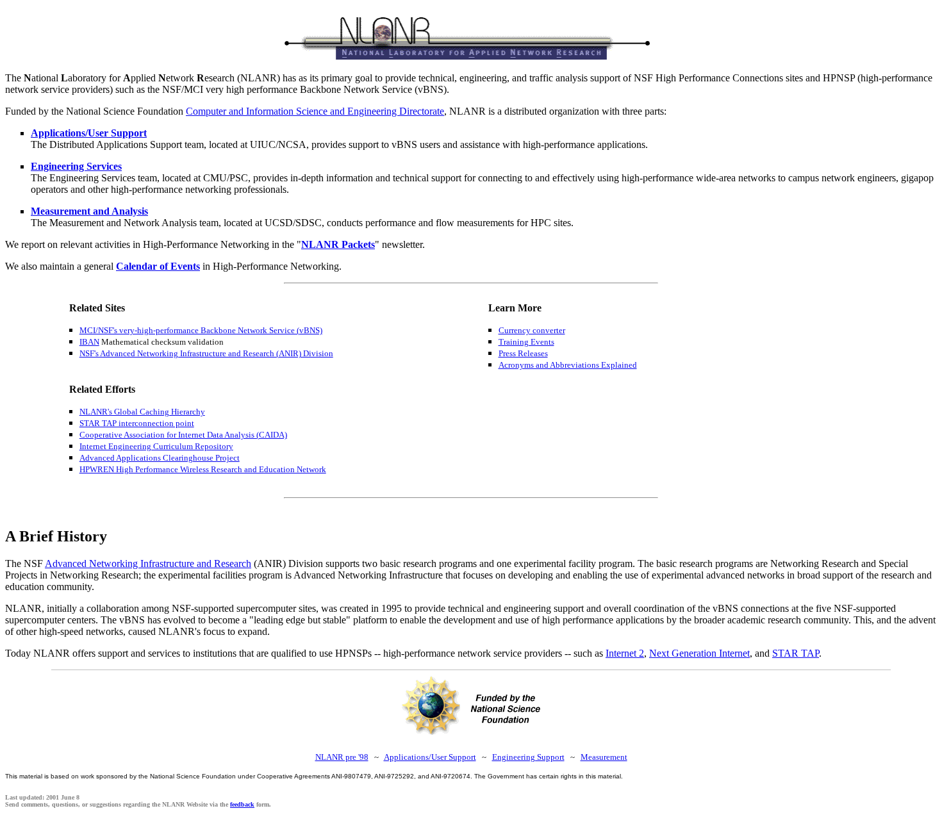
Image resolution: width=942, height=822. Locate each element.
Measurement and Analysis (89, 211)
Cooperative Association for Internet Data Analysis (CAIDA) (183, 435)
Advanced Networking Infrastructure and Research (148, 563)
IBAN (89, 342)
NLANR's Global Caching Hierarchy (142, 411)
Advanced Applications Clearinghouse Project (159, 458)
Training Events (526, 342)
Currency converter (532, 330)
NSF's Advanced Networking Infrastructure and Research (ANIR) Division (206, 353)
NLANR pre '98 (341, 757)
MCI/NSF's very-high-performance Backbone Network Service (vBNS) (200, 330)
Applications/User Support (89, 132)
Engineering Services (76, 166)
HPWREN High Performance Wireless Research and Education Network (202, 469)
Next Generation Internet (699, 653)
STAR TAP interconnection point (136, 423)
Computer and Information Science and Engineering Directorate (315, 111)
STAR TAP (795, 653)
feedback (242, 804)
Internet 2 (625, 653)
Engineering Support (528, 757)
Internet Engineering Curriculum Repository (156, 446)
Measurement (604, 757)
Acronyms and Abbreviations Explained (568, 365)
